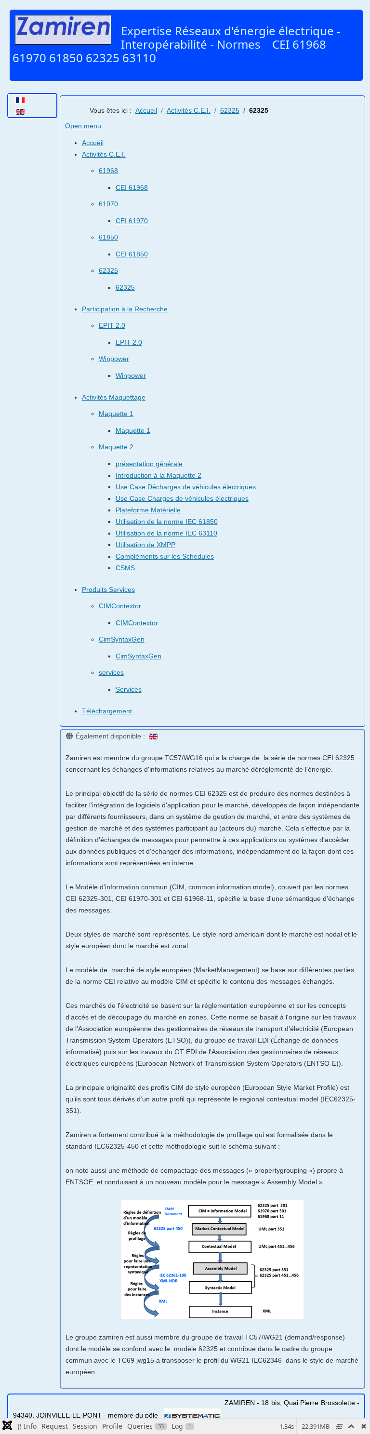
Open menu (83, 126)
